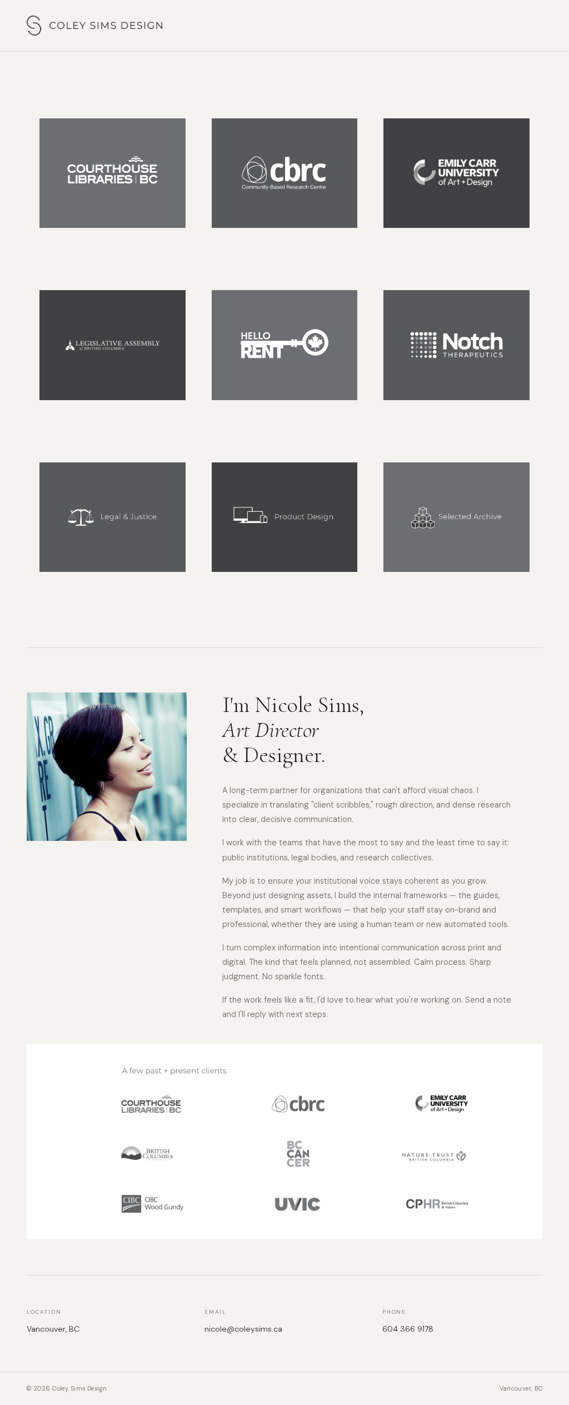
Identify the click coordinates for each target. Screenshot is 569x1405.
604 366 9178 (407, 1329)
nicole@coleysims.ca (243, 1329)
